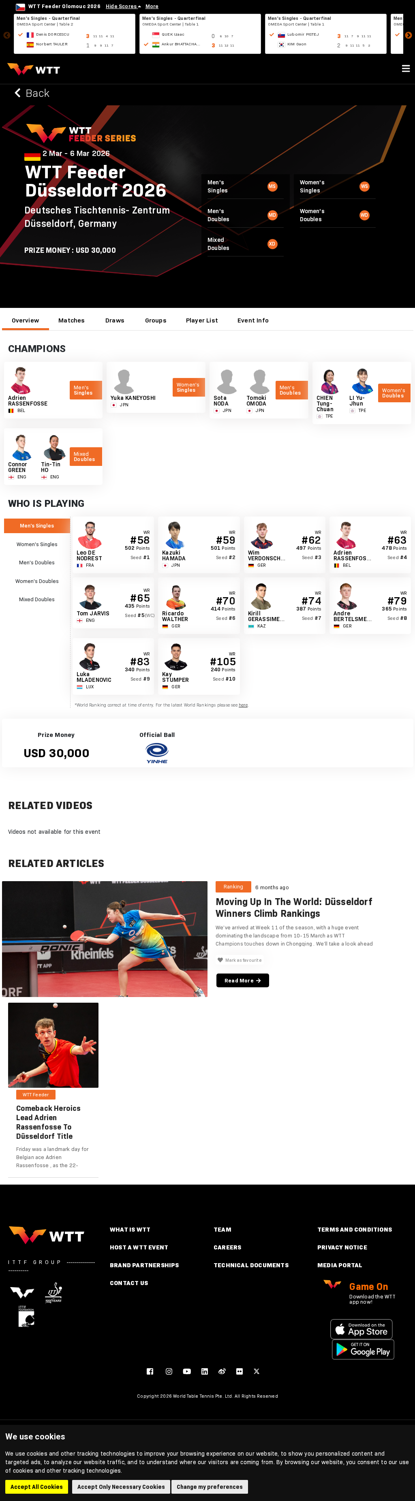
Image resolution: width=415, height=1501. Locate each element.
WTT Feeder (36, 1094)
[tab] (25, 320)
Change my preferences (210, 1486)
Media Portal (339, 1265)
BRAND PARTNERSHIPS (144, 1265)
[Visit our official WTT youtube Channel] (187, 1371)
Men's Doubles (37, 562)
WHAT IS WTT (130, 1229)
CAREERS (227, 1247)
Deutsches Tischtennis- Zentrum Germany (97, 216)
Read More (240, 980)
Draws (114, 320)
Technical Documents (251, 1265)
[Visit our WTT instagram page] (169, 1371)
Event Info (253, 320)
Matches (71, 320)
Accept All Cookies (37, 1486)
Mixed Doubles (37, 599)
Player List (202, 320)
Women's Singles (37, 544)
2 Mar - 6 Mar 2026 (76, 153)
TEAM (222, 1229)
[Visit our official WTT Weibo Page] (222, 1371)
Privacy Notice (342, 1247)
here (243, 705)
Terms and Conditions (354, 1229)
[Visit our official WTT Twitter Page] (256, 1371)
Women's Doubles (37, 581)
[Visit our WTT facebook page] (150, 1371)
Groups (156, 320)
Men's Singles (37, 525)
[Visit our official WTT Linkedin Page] (204, 1371)
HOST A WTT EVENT (139, 1247)
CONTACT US (129, 1283)
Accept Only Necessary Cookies (121, 1486)
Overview (25, 320)
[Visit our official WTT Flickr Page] (239, 1371)
